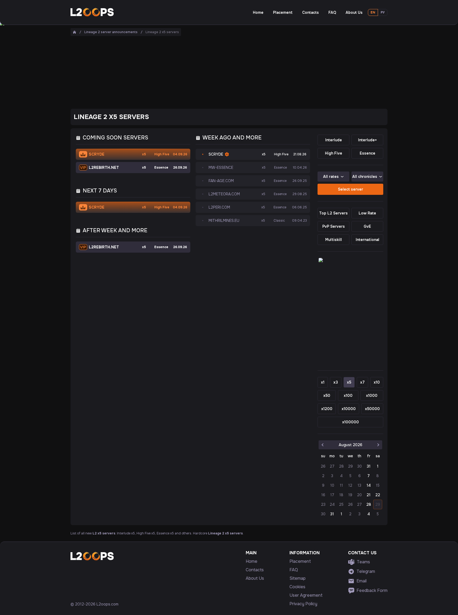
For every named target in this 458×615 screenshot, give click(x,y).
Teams (363, 562)
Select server (350, 189)
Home (258, 12)
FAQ (332, 12)
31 (369, 466)
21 (369, 495)
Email (361, 581)
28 (368, 504)
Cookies (297, 587)
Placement (283, 12)
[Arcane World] (350, 311)
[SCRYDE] (229, 100)
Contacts (310, 12)
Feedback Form (371, 590)
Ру (383, 12)
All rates (331, 176)
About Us (354, 12)
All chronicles (364, 176)
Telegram (365, 571)
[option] (368, 466)
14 (369, 485)
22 (377, 495)
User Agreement (306, 595)
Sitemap (297, 578)
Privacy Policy (303, 604)
